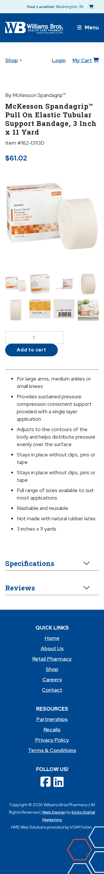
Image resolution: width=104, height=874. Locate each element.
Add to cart (31, 350)
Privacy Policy (52, 740)
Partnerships (52, 719)
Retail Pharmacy (52, 658)
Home (52, 638)
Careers (52, 679)
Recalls (52, 729)
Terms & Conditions (52, 750)
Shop (11, 60)
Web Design (54, 812)
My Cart (82, 60)
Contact (52, 689)
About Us (52, 648)
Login (59, 60)
